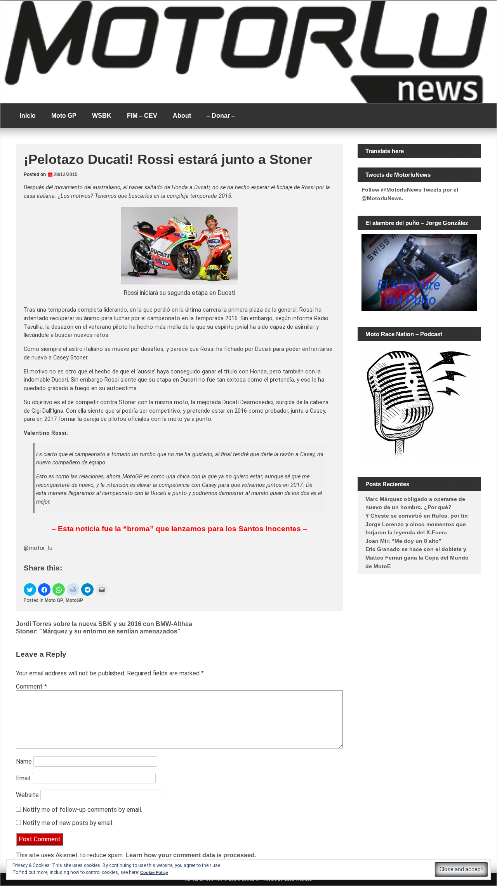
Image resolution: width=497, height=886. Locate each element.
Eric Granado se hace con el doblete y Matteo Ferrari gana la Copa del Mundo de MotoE (417, 557)
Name (24, 761)
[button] (30, 589)
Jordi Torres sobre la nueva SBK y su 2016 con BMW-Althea (104, 624)
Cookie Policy (154, 872)
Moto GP (63, 115)
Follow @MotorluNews (391, 190)
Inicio (28, 115)
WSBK (101, 115)
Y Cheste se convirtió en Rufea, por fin (416, 516)
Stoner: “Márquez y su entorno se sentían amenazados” (98, 631)
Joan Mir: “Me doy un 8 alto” (403, 541)
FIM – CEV (142, 115)
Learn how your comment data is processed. (190, 855)
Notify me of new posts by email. (68, 823)
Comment (31, 686)
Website (27, 795)
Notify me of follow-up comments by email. (82, 809)
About (182, 115)
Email (23, 778)
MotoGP (74, 600)
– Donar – (221, 115)
